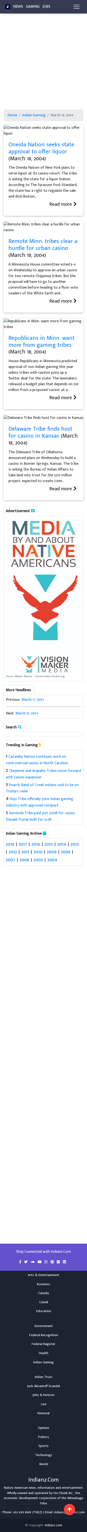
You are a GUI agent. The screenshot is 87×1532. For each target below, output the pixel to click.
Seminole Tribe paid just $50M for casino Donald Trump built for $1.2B (40, 816)
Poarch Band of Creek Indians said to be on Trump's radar (42, 788)
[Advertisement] (43, 64)
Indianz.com (53, 1525)
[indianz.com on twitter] (26, 1262)
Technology (43, 1455)
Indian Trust (43, 1377)
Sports (43, 1446)
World (43, 1464)
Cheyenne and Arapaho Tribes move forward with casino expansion (43, 774)
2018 (10, 844)
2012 (13, 852)
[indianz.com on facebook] (20, 1262)
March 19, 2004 (26, 713)
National (43, 1413)
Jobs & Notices (43, 1395)
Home (12, 115)
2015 (48, 844)
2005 (38, 860)
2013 (75, 844)
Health (43, 1353)
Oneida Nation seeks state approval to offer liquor (41, 148)
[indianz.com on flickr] (59, 1262)
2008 (65, 852)
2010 (38, 852)
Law (43, 1404)
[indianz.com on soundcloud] (33, 1262)
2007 (10, 860)
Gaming (33, 6)
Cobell (43, 1302)
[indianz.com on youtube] (40, 1262)
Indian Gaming (33, 115)
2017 (23, 844)
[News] (8, 7)
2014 (61, 844)
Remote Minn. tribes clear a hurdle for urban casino (42, 244)
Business (43, 1284)
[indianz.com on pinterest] (53, 1262)
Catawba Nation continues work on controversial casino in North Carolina (37, 759)
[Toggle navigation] (76, 6)
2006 (24, 860)
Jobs (46, 6)
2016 (35, 844)
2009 (52, 852)
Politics (43, 1437)
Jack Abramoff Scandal (43, 1386)
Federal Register (43, 1344)
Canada (43, 1293)
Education (43, 1311)
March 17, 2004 (33, 699)
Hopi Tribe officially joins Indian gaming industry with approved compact (39, 802)
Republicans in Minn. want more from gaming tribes (41, 341)
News (18, 6)
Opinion (43, 1428)
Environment (44, 1326)
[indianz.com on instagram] (46, 1262)
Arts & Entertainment (43, 1275)
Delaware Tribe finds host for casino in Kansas (40, 432)
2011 (25, 852)
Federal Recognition (43, 1335)
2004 (52, 860)
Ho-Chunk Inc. (63, 1493)
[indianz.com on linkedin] (64, 1262)
